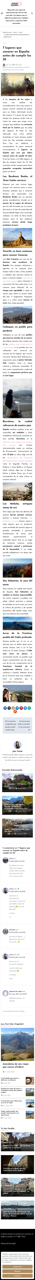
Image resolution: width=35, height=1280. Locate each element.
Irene (10, 65)
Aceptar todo (17, 1266)
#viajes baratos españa (11, 67)
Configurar (17, 1276)
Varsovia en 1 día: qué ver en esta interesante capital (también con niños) (16, 1191)
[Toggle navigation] (2, 13)
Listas (4, 43)
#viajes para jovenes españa (15, 70)
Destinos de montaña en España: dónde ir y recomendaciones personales (15, 807)
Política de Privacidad (8, 1243)
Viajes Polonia (7, 1142)
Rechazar (18, 1271)
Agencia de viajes (15, 991)
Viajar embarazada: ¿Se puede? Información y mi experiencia (10, 1113)
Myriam (12, 930)
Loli (10, 858)
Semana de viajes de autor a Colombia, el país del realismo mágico (11, 1090)
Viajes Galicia (7, 1208)
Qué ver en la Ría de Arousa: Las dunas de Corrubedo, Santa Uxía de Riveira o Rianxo (17, 1214)
